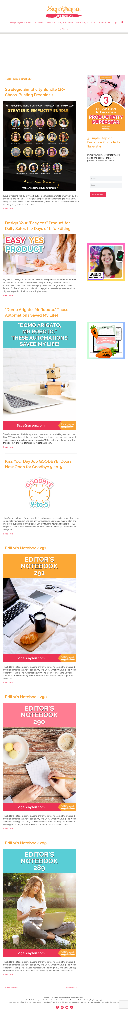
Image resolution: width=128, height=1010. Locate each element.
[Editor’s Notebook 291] (39, 608)
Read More (8, 209)
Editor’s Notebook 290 (26, 697)
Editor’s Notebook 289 (26, 843)
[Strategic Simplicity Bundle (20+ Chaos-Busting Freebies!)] (39, 146)
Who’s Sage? (82, 22)
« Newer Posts (11, 987)
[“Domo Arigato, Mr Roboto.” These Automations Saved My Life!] (39, 375)
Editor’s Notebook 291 (25, 548)
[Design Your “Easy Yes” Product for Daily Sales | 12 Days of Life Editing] (39, 254)
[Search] (121, 22)
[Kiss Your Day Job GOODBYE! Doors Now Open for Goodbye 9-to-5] (39, 493)
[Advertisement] (64, 51)
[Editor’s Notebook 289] (39, 903)
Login (115, 22)
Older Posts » (71, 987)
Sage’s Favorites (65, 22)
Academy (39, 22)
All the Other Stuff (99, 22)
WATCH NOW (98, 194)
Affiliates (64, 29)
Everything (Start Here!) (21, 22)
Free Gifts (50, 22)
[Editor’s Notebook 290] (39, 757)
